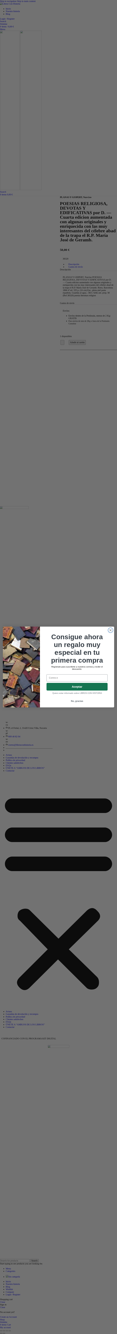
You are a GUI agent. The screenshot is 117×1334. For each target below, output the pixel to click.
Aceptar (77, 686)
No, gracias (77, 701)
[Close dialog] (110, 630)
